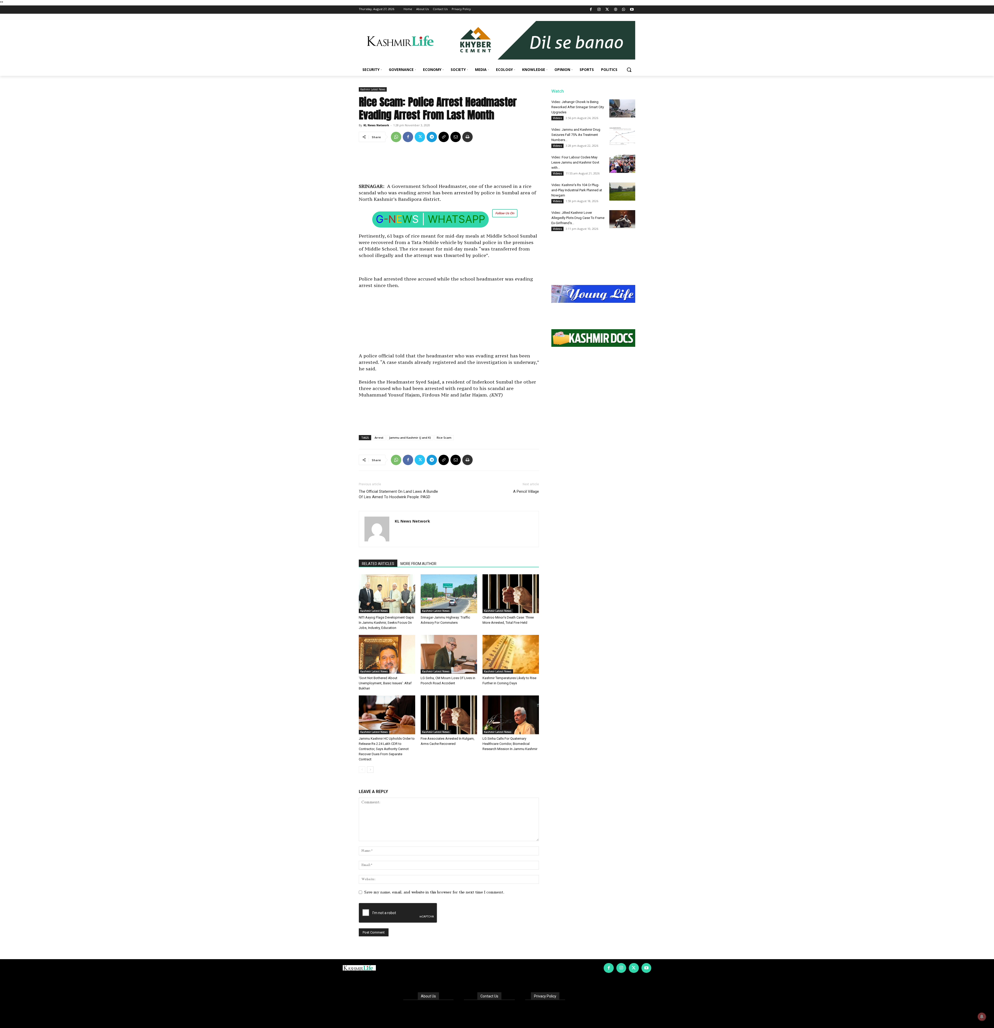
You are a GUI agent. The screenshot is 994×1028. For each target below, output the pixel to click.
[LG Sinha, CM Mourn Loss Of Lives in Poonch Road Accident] (449, 654)
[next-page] (370, 769)
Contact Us (489, 996)
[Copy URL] (443, 137)
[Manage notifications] (982, 1016)
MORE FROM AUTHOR (418, 564)
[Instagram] (599, 9)
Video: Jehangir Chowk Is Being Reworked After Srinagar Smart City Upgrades (577, 107)
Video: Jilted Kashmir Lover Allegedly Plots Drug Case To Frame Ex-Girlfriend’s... (577, 218)
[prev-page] (362, 769)
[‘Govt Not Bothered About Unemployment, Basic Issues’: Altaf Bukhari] (387, 654)
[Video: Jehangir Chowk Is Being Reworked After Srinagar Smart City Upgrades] (622, 108)
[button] (629, 69)
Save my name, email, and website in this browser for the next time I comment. (434, 892)
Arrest (379, 437)
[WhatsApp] (623, 9)
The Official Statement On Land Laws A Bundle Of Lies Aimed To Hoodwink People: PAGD (398, 494)
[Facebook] (590, 9)
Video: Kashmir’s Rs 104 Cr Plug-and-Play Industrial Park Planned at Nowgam (576, 190)
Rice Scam (444, 437)
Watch (557, 91)
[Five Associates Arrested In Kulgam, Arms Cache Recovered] (449, 714)
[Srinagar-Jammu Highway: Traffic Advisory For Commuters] (449, 593)
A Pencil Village (526, 491)
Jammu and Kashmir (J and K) (410, 437)
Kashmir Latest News (372, 89)
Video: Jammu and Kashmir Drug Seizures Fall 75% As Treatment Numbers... (575, 135)
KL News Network (376, 125)
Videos (557, 118)
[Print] (467, 137)
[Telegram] (432, 137)
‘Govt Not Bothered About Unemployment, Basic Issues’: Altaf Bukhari (385, 683)
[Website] (615, 9)
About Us (428, 996)
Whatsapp (456, 219)
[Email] (455, 137)
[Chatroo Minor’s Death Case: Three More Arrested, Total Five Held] (511, 593)
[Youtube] (631, 9)
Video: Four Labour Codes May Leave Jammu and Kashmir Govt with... (575, 162)
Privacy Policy (545, 996)
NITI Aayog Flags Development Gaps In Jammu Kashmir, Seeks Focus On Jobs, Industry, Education (386, 622)
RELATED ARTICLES (378, 564)
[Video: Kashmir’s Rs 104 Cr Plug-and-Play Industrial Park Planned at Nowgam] (622, 191)
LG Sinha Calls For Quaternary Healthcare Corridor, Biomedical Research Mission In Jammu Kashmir (510, 744)
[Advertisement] (449, 165)
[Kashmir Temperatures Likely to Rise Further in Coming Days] (511, 654)
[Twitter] (607, 9)
